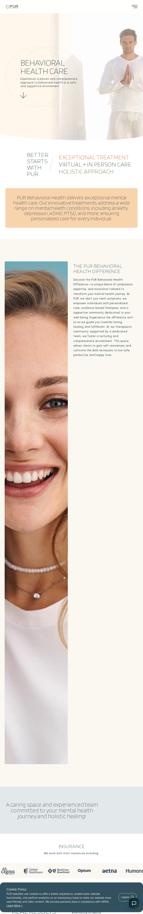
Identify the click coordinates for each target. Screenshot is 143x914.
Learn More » (15, 905)
